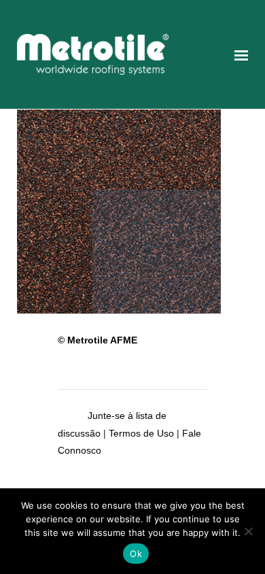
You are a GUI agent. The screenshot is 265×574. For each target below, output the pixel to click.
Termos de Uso (141, 433)
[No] (248, 531)
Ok (136, 553)
